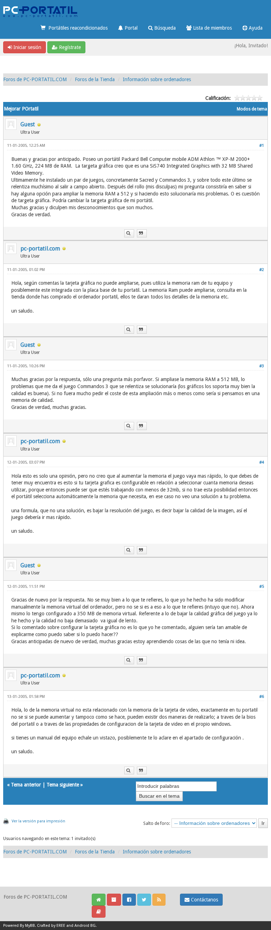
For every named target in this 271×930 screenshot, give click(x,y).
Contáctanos (203, 899)
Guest (27, 124)
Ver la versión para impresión (38, 821)
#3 (261, 366)
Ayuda (255, 28)
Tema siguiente (63, 784)
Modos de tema (252, 109)
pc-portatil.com (40, 248)
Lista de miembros (212, 28)
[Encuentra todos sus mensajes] (129, 233)
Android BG (85, 925)
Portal (130, 28)
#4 (261, 462)
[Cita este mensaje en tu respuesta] (142, 233)
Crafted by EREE (51, 925)
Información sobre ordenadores (157, 79)
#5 (261, 586)
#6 (261, 696)
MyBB (30, 925)
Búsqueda (164, 28)
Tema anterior (26, 784)
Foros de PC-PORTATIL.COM (35, 79)
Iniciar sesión (26, 47)
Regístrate (69, 47)
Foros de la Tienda (95, 79)
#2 (261, 269)
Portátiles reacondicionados (77, 28)
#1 (261, 145)
